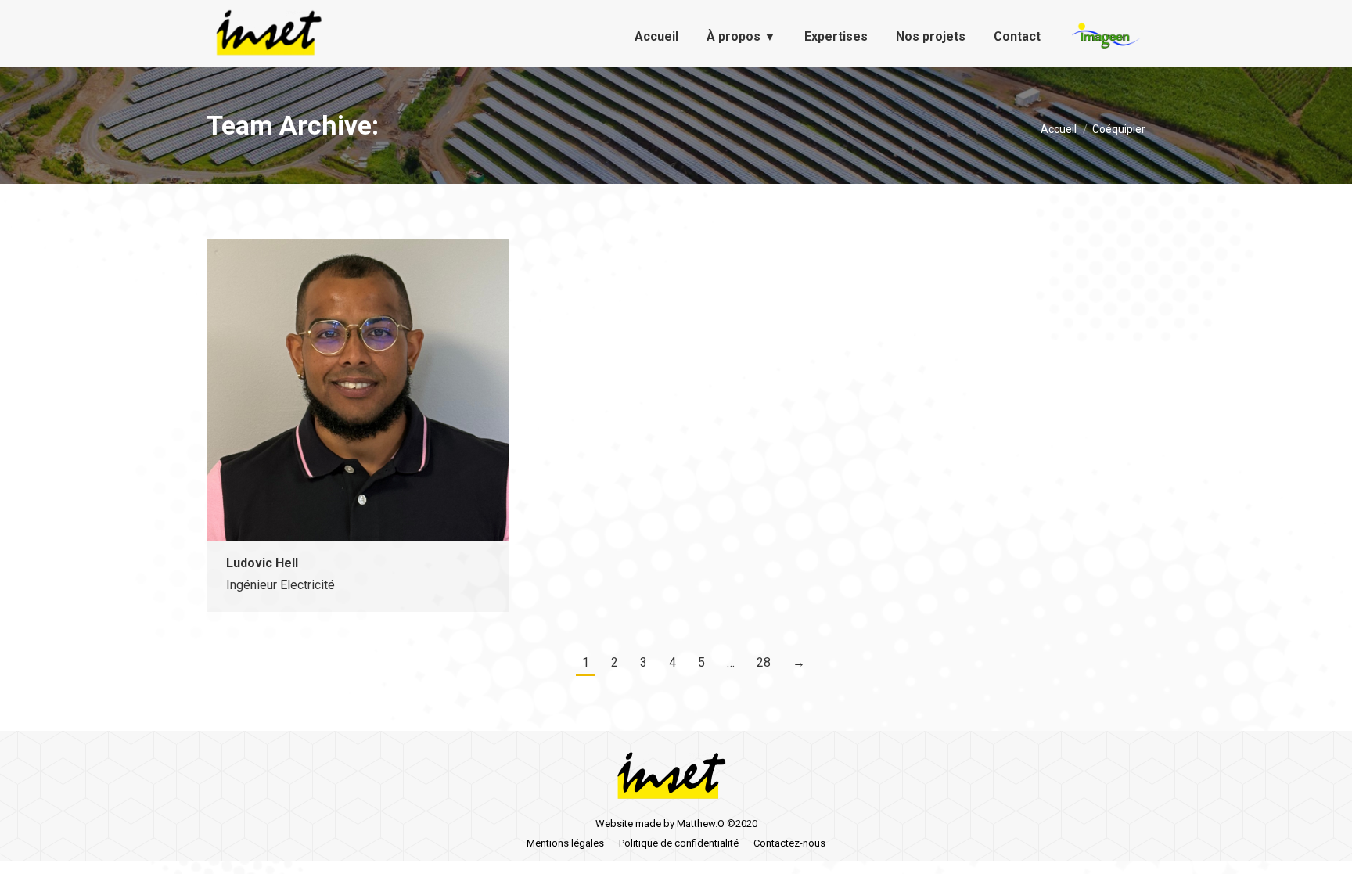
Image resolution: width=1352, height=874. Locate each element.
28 (764, 662)
